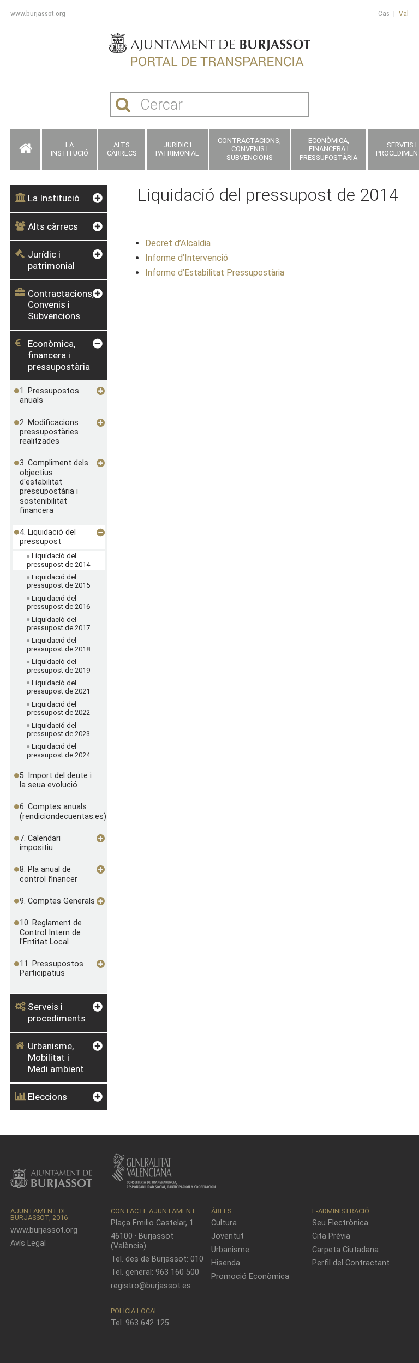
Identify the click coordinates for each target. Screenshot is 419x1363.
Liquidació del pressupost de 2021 (58, 687)
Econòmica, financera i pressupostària (328, 149)
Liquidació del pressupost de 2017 (58, 623)
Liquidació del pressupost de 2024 (58, 750)
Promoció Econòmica (250, 1276)
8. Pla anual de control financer (48, 874)
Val (404, 13)
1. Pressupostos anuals (49, 395)
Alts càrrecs (122, 149)
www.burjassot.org (37, 13)
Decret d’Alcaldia (178, 243)
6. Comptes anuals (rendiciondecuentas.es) (58, 811)
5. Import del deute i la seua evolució (56, 780)
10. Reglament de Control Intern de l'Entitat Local (51, 932)
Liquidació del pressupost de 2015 (58, 581)
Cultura (224, 1223)
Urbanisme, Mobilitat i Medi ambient (56, 1057)
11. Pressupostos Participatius (51, 968)
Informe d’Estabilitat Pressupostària (214, 272)
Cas (384, 13)
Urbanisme (230, 1249)
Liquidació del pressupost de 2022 (58, 708)
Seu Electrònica (340, 1223)
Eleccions (47, 1096)
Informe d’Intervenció (186, 258)
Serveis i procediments (57, 1012)
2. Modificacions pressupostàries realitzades (49, 432)
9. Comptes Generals (57, 901)
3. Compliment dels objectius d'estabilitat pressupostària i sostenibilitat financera (54, 486)
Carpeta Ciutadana (345, 1249)
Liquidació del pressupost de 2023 (58, 729)
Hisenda (225, 1263)
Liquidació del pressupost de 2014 (58, 560)
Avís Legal (28, 1243)
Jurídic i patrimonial (177, 149)
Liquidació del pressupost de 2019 (58, 665)
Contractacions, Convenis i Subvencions (249, 149)
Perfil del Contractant (351, 1263)
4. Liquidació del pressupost (48, 537)
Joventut (227, 1236)
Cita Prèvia (331, 1236)
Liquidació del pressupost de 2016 (58, 602)
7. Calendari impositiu (40, 843)
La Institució (69, 149)
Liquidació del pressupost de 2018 (58, 644)
